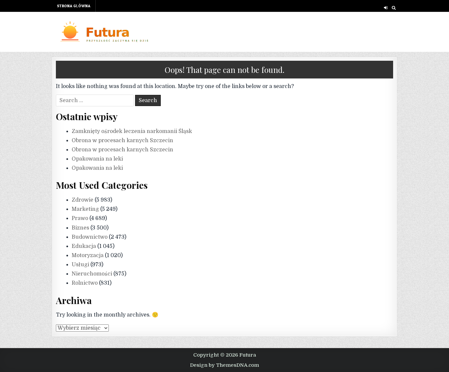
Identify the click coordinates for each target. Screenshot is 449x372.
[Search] (393, 8)
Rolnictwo (85, 283)
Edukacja (84, 246)
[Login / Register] (386, 8)
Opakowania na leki (97, 159)
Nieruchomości (92, 274)
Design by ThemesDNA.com (224, 365)
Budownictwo (89, 237)
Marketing (85, 209)
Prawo (80, 218)
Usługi (80, 265)
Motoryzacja (88, 255)
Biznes (80, 228)
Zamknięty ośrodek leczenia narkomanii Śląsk (132, 131)
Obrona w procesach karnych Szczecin (122, 140)
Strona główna (73, 5)
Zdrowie (82, 200)
